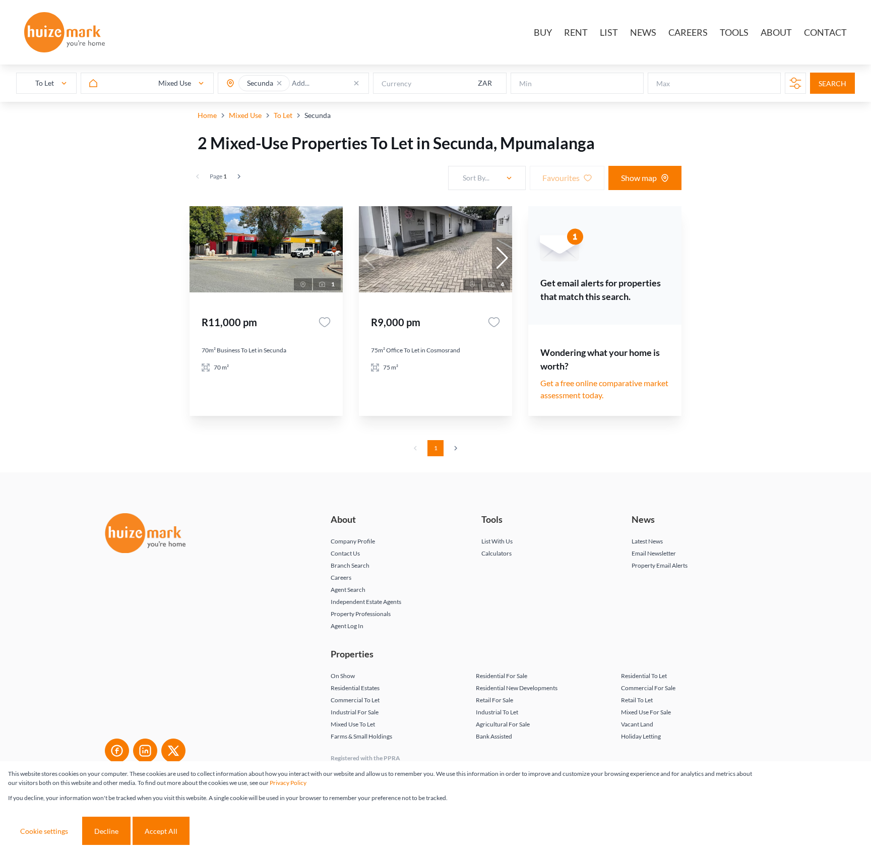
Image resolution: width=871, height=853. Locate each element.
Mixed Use (245, 115)
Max (663, 83)
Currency (396, 83)
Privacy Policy (288, 782)
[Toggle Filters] (795, 83)
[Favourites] (325, 322)
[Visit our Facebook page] (117, 751)
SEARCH (832, 83)
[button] (279, 83)
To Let (283, 115)
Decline (106, 831)
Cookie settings (44, 831)
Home (207, 115)
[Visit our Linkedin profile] (145, 751)
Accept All (161, 831)
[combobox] (331, 83)
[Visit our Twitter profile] (173, 751)
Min (525, 83)
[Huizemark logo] (64, 32)
